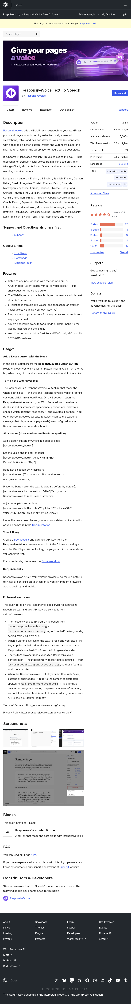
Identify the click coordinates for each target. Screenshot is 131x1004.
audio (124, 171)
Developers (73, 933)
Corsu (14, 980)
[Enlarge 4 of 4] (79, 753)
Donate (105, 933)
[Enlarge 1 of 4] (24, 733)
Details (11, 109)
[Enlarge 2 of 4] (52, 733)
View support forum (101, 282)
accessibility (113, 171)
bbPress (9, 960)
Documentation (23, 262)
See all (124, 252)
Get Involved (106, 922)
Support (123, 109)
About (6, 922)
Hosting (7, 933)
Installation (45, 109)
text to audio (121, 177)
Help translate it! (88, 23)
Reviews (27, 109)
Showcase (41, 922)
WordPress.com (14, 949)
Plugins (39, 933)
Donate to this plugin (102, 313)
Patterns (40, 938)
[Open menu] (126, 5)
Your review (97, 252)
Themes (40, 927)
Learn (70, 922)
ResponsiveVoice (36, 95)
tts (125, 184)
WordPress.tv (76, 938)
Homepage (20, 258)
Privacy (7, 938)
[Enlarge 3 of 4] (79, 733)
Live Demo (20, 253)
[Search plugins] (37, 34)
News (6, 927)
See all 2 (123, 164)
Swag (104, 938)
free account (21, 539)
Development (67, 109)
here (33, 855)
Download (120, 93)
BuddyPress (12, 966)
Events (103, 927)
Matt (7, 954)
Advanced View (99, 193)
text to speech (115, 184)
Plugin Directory (11, 14)
